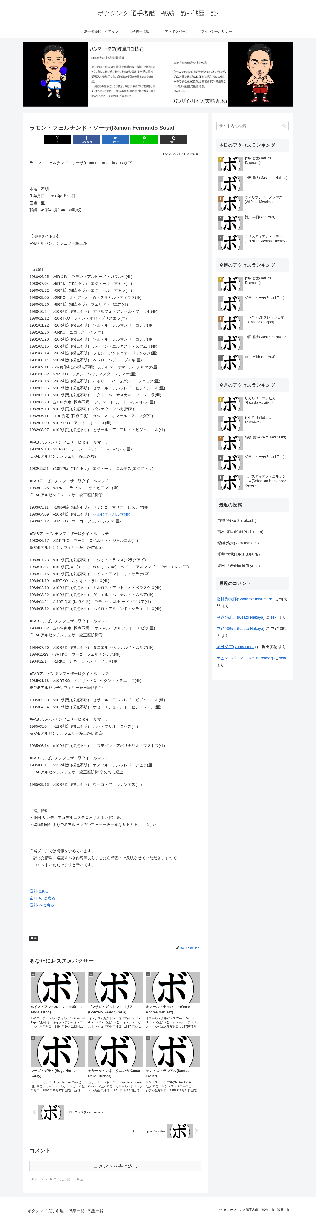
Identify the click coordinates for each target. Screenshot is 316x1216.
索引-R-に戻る (41, 905)
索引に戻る (39, 891)
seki (273, 617)
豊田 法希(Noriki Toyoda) (238, 566)
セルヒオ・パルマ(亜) (111, 514)
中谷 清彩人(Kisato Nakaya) (240, 617)
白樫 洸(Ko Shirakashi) (236, 520)
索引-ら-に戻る (42, 898)
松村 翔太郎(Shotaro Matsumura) (244, 599)
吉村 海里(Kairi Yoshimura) (240, 532)
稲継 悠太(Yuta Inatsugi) (238, 543)
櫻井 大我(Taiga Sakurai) (238, 554)
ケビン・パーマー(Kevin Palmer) (244, 658)
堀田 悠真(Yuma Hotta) (236, 647)
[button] (173, 139)
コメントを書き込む (116, 1166)
